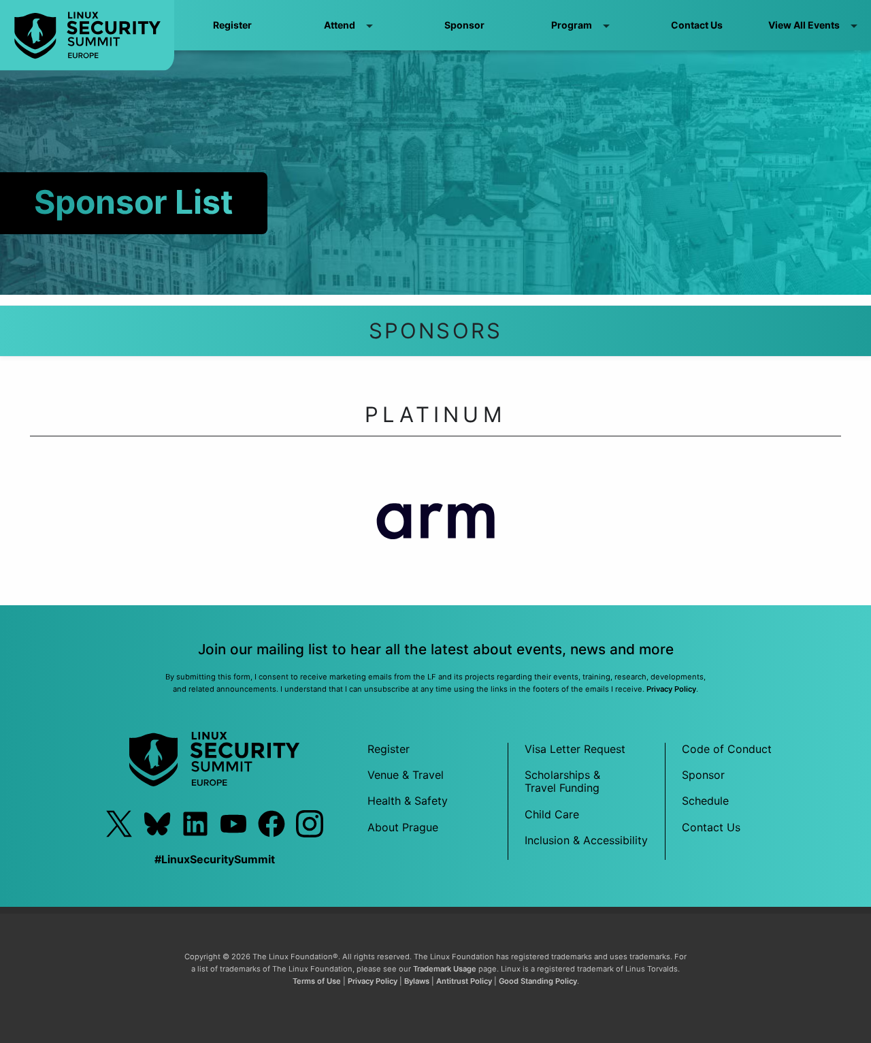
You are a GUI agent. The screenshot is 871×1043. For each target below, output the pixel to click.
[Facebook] (271, 823)
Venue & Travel (405, 775)
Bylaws (416, 981)
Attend (339, 25)
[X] (119, 823)
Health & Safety (407, 800)
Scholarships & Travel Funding (562, 781)
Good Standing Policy (538, 981)
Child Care (552, 814)
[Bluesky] (157, 823)
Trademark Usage (444, 969)
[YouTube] (233, 823)
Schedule (705, 800)
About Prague (402, 827)
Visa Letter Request (575, 749)
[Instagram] (309, 823)
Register (232, 25)
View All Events (804, 25)
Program (571, 25)
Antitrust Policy (464, 981)
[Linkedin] (195, 823)
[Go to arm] (436, 529)
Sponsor (464, 25)
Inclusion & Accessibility (586, 840)
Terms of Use (317, 981)
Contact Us (697, 25)
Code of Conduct (727, 749)
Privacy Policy (671, 689)
